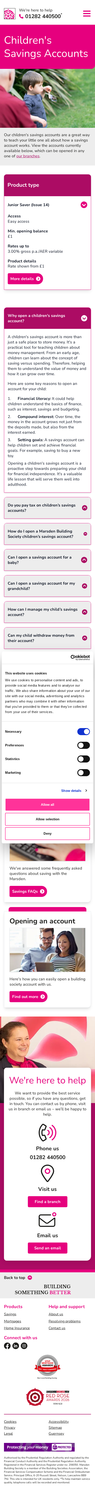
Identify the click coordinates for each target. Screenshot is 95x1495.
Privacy (9, 1427)
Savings (10, 1314)
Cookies (10, 1421)
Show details (71, 791)
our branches (28, 156)
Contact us (57, 1328)
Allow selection (47, 819)
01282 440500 (43, 16)
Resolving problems (65, 1321)
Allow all (47, 804)
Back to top (14, 1277)
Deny (47, 833)
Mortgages (12, 1321)
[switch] (83, 745)
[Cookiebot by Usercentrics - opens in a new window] (70, 658)
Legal (8, 1433)
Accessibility (59, 1421)
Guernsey (56, 1433)
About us (56, 1314)
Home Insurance (17, 1328)
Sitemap (55, 1427)
